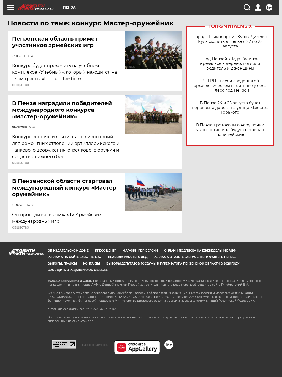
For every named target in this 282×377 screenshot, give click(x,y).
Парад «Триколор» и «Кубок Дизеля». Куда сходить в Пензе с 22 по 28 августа (230, 41)
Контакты (91, 264)
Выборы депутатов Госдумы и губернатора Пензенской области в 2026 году (172, 264)
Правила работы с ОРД (127, 257)
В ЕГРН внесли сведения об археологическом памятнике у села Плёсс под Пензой (230, 86)
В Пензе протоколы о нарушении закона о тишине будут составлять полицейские (230, 130)
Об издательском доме (68, 251)
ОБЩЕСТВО (20, 85)
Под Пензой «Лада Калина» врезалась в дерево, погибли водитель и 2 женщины (230, 64)
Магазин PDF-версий (140, 251)
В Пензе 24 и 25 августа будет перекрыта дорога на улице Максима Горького (230, 108)
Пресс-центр (105, 251)
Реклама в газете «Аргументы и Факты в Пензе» (195, 257)
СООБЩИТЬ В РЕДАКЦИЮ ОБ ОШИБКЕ (78, 270)
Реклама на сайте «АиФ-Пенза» (75, 257)
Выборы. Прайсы (62, 264)
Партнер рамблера (95, 344)
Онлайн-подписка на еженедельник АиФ (200, 251)
